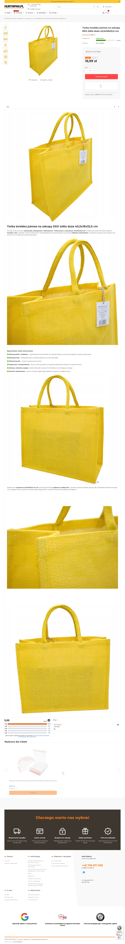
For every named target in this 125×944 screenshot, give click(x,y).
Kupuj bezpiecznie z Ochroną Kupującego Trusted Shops (37, 870)
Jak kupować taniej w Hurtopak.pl (34, 866)
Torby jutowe (28, 18)
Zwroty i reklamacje (34, 881)
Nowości (30, 13)
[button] (119, 1)
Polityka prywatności (34, 878)
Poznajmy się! (8, 897)
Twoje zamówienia (33, 894)
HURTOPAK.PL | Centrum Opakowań (13, 18)
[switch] (119, 938)
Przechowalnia (32, 900)
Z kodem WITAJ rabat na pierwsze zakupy (35, 861)
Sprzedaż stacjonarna (11, 900)
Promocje (19, 13)
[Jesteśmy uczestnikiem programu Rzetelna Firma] (62, 920)
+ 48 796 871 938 (35, 4)
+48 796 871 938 (92, 865)
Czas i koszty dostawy (58, 863)
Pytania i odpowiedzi (10, 863)
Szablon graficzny (13, 941)
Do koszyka (33, 792)
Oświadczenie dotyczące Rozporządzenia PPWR (35, 884)
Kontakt (54, 13)
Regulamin (31, 876)
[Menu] (122, 926)
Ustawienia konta (33, 897)
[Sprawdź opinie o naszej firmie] (25, 920)
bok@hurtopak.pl (35, 9)
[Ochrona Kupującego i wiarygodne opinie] (100, 920)
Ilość (86, 67)
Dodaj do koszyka (101, 76)
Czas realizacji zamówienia (59, 866)
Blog (29, 873)
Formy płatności (56, 861)
